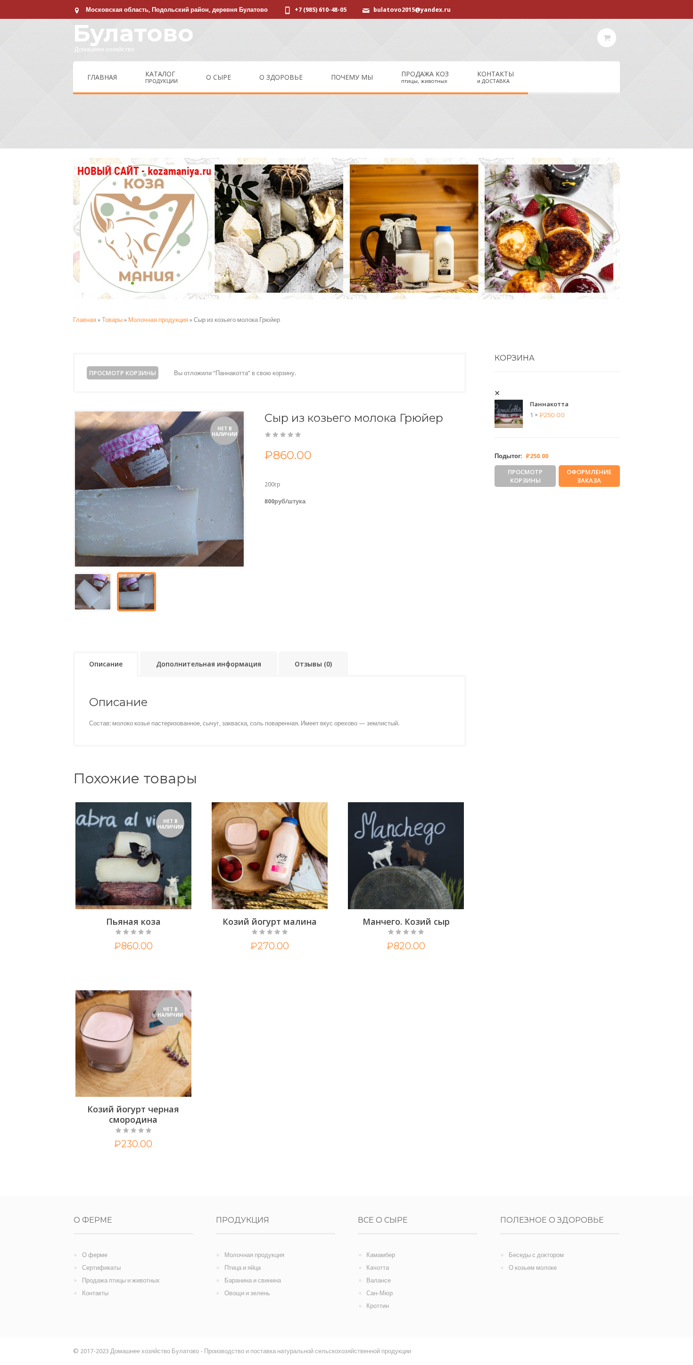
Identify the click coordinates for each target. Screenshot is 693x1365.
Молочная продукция (158, 319)
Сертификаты (101, 1267)
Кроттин (377, 1305)
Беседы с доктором (536, 1254)
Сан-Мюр (379, 1293)
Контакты (95, 1293)
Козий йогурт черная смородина (133, 1114)
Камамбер (380, 1254)
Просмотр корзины (122, 373)
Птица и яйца (242, 1267)
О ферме (94, 1254)
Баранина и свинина (252, 1280)
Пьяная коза (133, 921)
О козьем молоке (533, 1267)
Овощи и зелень (247, 1293)
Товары (112, 319)
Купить (252, 968)
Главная (84, 319)
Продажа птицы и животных (121, 1280)
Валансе (378, 1280)
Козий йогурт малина (270, 921)
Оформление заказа (589, 476)
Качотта (377, 1267)
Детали (133, 968)
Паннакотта (549, 404)
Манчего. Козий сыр (406, 921)
